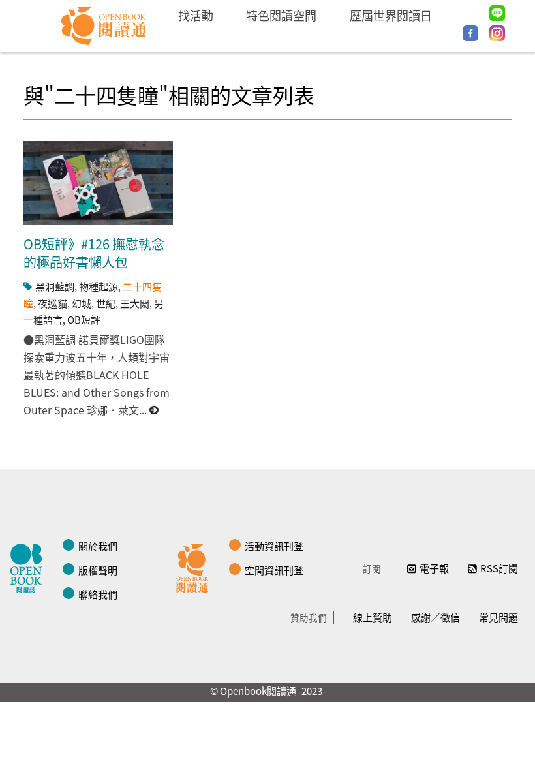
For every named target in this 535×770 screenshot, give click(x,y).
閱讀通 (195, 566)
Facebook (470, 33)
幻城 (81, 303)
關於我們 (97, 546)
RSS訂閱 (499, 568)
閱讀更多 (154, 410)
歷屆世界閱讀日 (391, 15)
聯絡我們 (97, 594)
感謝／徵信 (435, 617)
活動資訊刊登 (274, 546)
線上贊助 (372, 617)
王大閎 (134, 303)
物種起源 (98, 286)
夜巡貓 (52, 303)
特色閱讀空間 (281, 15)
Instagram (497, 33)
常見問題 (498, 617)
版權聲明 (97, 570)
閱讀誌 (29, 566)
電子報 (434, 568)
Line (497, 13)
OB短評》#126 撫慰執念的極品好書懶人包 (93, 252)
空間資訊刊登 (274, 570)
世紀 (105, 303)
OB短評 (83, 319)
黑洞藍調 (54, 286)
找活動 (195, 15)
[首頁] (104, 26)
